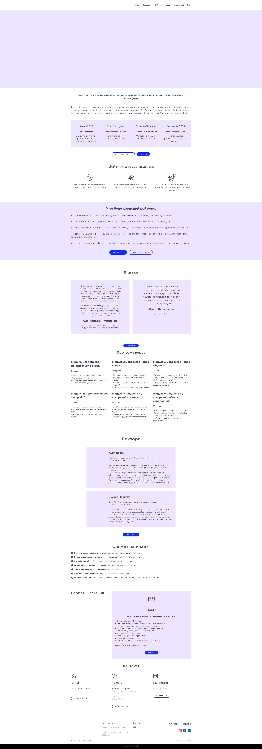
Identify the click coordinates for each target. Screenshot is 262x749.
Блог (189, 5)
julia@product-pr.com (81, 688)
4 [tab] (134, 337)
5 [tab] (137, 337)
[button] (123, 154)
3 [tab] (131, 337)
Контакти (136, 723)
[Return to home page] (79, 5)
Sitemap (105, 735)
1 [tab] (124, 337)
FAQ (134, 727)
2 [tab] (127, 337)
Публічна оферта (109, 723)
